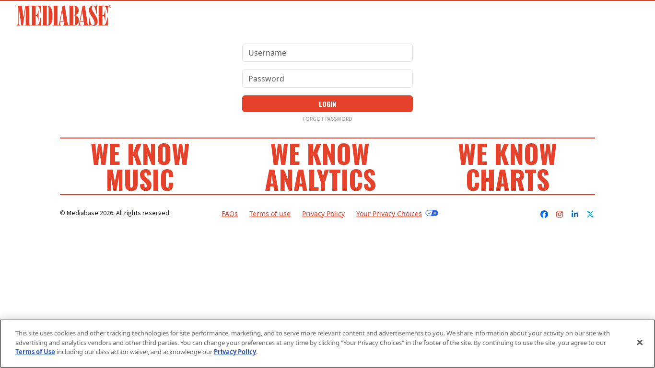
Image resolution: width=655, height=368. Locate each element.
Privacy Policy (323, 213)
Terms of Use (35, 351)
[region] (327, 343)
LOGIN (327, 104)
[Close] (639, 342)
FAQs (230, 213)
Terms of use (270, 213)
